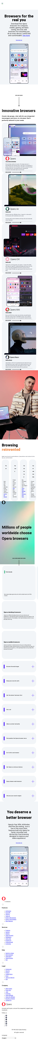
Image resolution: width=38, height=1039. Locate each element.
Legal (3, 966)
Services (4, 927)
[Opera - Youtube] (6, 1021)
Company (5, 985)
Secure (15, 468)
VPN (14, 488)
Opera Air (8, 211)
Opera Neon (9, 360)
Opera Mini (8, 312)
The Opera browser (11, 161)
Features (5, 908)
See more (26, 35)
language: (35, 3)
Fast (6, 467)
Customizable (33, 471)
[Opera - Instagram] (6, 1025)
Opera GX (8, 262)
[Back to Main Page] (2, 3)
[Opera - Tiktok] (6, 1018)
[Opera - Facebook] (6, 1016)
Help (3, 950)
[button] (19, 40)
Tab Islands (9, 572)
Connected (24, 471)
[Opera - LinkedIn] (6, 1023)
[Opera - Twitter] (6, 1020)
